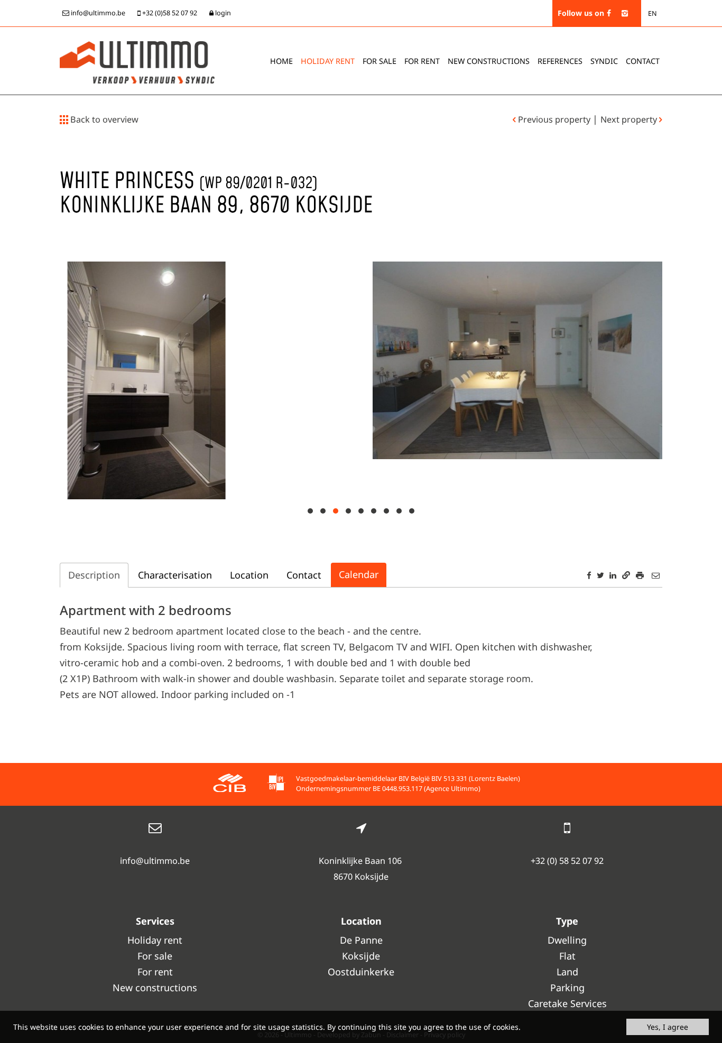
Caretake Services (567, 1003)
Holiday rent (328, 61)
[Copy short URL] (626, 575)
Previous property (554, 119)
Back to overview (103, 119)
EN (652, 13)
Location (249, 575)
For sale (379, 61)
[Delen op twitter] (600, 575)
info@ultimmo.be (155, 861)
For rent (422, 61)
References (560, 61)
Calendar (358, 574)
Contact (643, 61)
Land (567, 971)
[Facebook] (609, 13)
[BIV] (276, 784)
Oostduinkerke (361, 971)
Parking (567, 987)
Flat (567, 955)
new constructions (489, 61)
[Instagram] (625, 13)
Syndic (604, 61)
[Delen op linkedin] (613, 575)
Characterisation (175, 575)
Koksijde (361, 955)
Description (94, 575)
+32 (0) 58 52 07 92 (567, 861)
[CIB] (229, 784)
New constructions (155, 987)
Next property (629, 119)
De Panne (361, 940)
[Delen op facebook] (589, 575)
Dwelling (567, 940)
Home (281, 61)
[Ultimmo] (137, 61)
